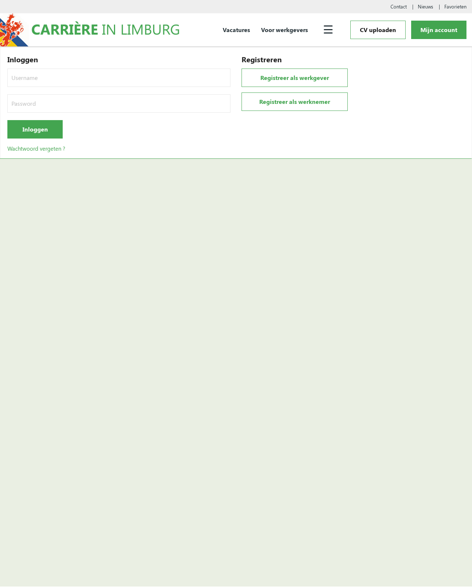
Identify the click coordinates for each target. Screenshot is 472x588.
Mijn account (438, 30)
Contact (399, 6)
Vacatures (236, 30)
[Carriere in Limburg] (105, 29)
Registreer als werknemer (294, 101)
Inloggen (35, 129)
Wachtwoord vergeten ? (36, 148)
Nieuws (425, 6)
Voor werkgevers (284, 30)
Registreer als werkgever (294, 77)
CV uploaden (378, 30)
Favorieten (455, 6)
